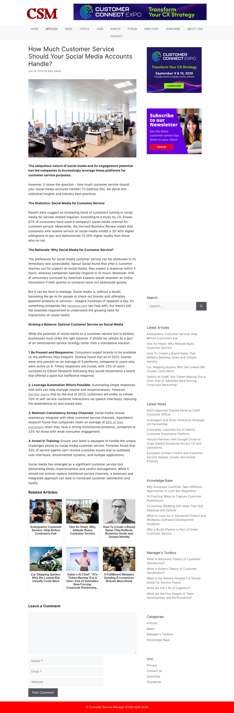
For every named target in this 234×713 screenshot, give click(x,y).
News (68, 28)
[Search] (201, 306)
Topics (84, 28)
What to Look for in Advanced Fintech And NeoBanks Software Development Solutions (176, 520)
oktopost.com (77, 306)
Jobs (100, 28)
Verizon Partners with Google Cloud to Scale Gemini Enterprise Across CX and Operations (174, 443)
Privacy (152, 665)
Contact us (154, 671)
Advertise (153, 676)
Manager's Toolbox (160, 634)
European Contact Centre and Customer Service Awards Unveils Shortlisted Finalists (175, 457)
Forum (132, 28)
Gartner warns (39, 394)
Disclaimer (154, 682)
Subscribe (173, 28)
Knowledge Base (158, 640)
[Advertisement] (174, 224)
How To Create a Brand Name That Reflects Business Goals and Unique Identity (171, 357)
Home (34, 28)
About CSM (195, 28)
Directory (151, 28)
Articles (52, 28)
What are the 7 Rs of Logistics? (168, 588)
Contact (116, 36)
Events (115, 28)
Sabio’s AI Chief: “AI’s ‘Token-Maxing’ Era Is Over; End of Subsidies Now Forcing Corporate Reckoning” (176, 381)
